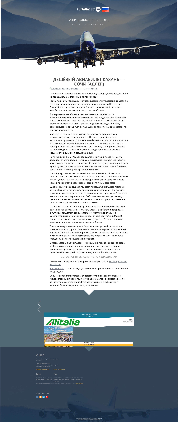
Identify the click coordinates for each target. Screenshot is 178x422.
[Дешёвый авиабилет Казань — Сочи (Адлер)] (89, 88)
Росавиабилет (57, 268)
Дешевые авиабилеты (42, 369)
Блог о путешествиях (59, 369)
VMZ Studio (99, 418)
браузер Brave (79, 383)
